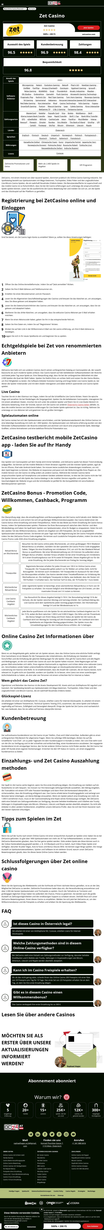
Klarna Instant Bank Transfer (33, 116)
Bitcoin (60, 125)
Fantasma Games (75, 109)
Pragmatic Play (27, 97)
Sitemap (60, 1195)
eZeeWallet (32, 119)
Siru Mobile (62, 122)
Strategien (81, 1191)
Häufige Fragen (14, 1191)
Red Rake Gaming (27, 103)
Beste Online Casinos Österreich (14, 9)
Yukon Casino (41, 1174)
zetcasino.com (88, 34)
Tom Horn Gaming (74, 97)
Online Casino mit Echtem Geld (13, 1155)
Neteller (42, 113)
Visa (63, 113)
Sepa (50, 116)
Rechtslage (91, 1191)
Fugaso (95, 103)
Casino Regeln (70, 1191)
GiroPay (91, 122)
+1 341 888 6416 (79, 1143)
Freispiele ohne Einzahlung (12, 1171)
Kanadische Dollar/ (32, 142)
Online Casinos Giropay (79, 1166)
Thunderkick (62, 91)
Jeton (64, 119)
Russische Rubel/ (70, 145)
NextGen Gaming (89, 85)
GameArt (50, 94)
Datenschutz (31, 1227)
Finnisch (35, 135)
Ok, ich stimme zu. (11, 1227)
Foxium (42, 106)
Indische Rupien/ (71, 148)
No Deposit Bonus (9, 1169)
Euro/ (61, 142)
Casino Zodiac (42, 1177)
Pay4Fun (72, 119)
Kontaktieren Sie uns (48, 1195)
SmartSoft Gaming (28, 106)
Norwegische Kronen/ (37, 145)
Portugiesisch (90, 135)
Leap (66, 106)
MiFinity (43, 119)
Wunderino (41, 1158)
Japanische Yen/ (89, 142)
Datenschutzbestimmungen (41, 1191)
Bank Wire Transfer (89, 116)
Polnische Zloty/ (55, 145)
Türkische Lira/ (85, 145)
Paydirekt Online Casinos (80, 1163)
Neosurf (23, 122)
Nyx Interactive (44, 103)
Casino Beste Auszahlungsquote (14, 1160)
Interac (94, 119)
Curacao (59, 153)
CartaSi (33, 125)
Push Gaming (62, 94)
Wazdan (90, 91)
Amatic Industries (77, 91)
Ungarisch (55, 135)
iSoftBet (26, 88)
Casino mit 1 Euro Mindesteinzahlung (16, 1174)
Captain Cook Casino (44, 1169)
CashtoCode (54, 119)
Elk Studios (26, 94)
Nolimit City (41, 97)
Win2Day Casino (42, 1171)
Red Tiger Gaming (56, 97)
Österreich (60, 130)
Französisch (75, 138)
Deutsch (44, 135)
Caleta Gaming (76, 106)
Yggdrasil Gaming (78, 88)
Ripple (89, 125)
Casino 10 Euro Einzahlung (12, 1180)
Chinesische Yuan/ (49, 142)
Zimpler (42, 122)
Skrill (90, 113)
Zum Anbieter (92, 1226)
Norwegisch (67, 135)
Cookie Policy (58, 1191)
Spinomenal (40, 100)
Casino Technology (68, 103)
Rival (55, 103)
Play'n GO (75, 85)
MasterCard (31, 113)
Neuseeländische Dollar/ (52, 148)
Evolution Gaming (52, 85)
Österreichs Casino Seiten (78, 404)
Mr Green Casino (43, 1155)
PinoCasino (41, 1163)
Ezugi (52, 91)
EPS (23, 119)
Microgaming (28, 85)
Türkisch (53, 138)
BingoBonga (41, 1182)
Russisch (43, 138)
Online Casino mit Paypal (80, 1155)
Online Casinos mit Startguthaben (14, 1166)
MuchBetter (83, 119)
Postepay (42, 125)
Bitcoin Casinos (77, 1160)
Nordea (51, 122)
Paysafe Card (53, 113)
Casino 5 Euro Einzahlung (12, 1177)
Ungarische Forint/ (73, 142)
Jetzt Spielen (89, 28)
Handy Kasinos (8, 1158)
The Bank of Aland (77, 122)
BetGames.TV (44, 109)
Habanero (52, 100)
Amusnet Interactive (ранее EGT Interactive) (77, 100)
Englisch (25, 135)
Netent (39, 85)
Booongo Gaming (92, 97)
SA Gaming (28, 100)
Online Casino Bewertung (12, 1163)
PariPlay (36, 88)
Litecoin (80, 125)
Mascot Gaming (54, 106)
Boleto (70, 113)
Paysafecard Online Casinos (81, 1158)
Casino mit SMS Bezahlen (80, 1169)
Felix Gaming (83, 103)
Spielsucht (25, 1191)
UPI (98, 122)
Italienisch (63, 138)
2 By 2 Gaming (59, 109)
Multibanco (81, 113)
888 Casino (41, 1166)
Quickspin (64, 88)
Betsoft (65, 85)
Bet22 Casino (41, 1180)
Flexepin (33, 122)
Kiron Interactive (92, 106)
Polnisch (78, 135)
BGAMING (43, 91)
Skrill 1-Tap (74, 116)
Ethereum (70, 125)
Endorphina (39, 94)
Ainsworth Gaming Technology (83, 94)
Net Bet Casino (42, 1160)
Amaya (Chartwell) (49, 88)
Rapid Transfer (60, 116)
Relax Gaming (30, 91)
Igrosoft (92, 88)
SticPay (52, 125)
